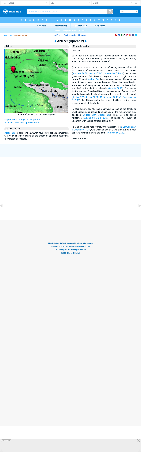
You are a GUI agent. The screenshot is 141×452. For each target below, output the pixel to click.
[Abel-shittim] (3, 212)
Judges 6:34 (89, 115)
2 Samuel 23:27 (128, 127)
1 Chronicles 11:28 (81, 129)
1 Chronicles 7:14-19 (113, 73)
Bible (5, 35)
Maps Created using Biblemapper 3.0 (22, 119)
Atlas (10, 35)
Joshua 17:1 (78, 97)
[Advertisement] (70, 206)
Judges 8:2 (9, 133)
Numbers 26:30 (80, 73)
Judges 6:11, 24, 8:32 (95, 118)
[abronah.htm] (137, 212)
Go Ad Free (6, 441)
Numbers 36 (93, 79)
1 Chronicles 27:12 (115, 132)
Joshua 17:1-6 (95, 73)
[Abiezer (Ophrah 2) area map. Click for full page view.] (36, 112)
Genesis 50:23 (115, 88)
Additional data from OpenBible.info (21, 122)
